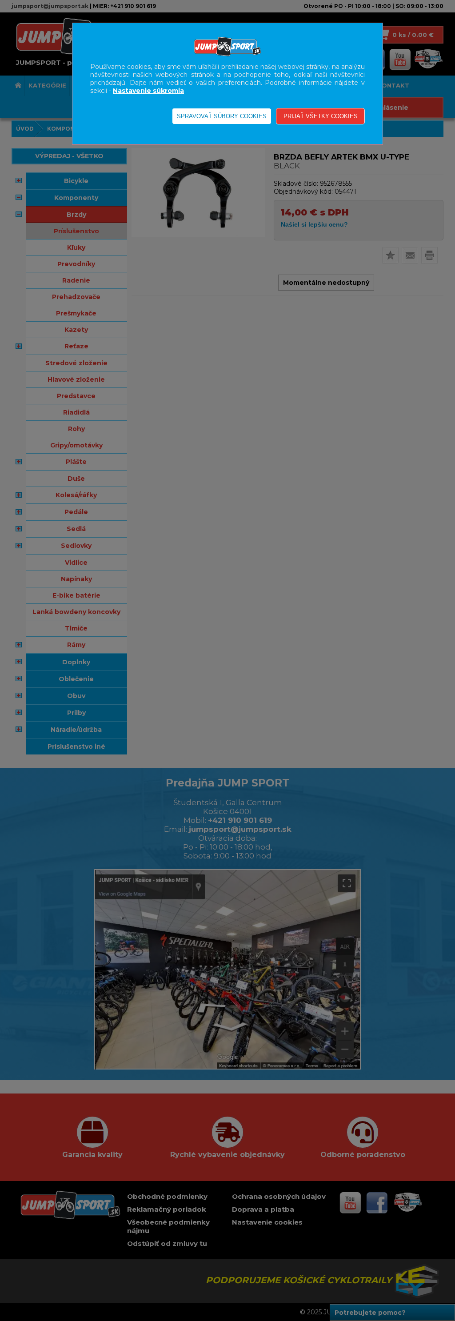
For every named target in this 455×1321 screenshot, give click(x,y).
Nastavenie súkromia (148, 91)
